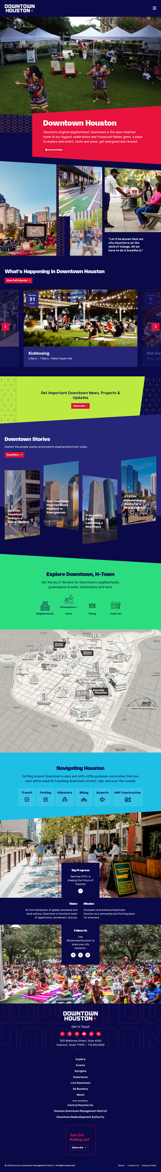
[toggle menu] (154, 8)
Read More (13, 455)
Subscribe (79, 406)
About (80, 1094)
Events (80, 1065)
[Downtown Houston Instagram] (80, 955)
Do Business (80, 1088)
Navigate (80, 1071)
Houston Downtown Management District (80, 1111)
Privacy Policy (149, 1165)
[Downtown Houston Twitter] (62, 1034)
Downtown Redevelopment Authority (80, 1117)
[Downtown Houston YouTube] (84, 1034)
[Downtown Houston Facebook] (73, 955)
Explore (80, 1059)
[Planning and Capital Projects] (80, 891)
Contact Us (133, 1165)
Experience (80, 1077)
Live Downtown (80, 1082)
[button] (5, 327)
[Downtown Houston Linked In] (98, 1034)
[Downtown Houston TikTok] (87, 955)
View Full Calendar (17, 280)
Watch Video (55, 149)
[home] (20, 8)
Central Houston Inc (80, 1105)
